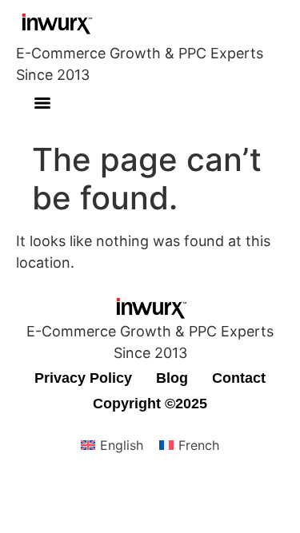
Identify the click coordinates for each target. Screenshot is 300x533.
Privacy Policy (83, 378)
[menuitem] (112, 445)
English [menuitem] (121, 445)
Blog (172, 378)
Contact (239, 378)
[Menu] (42, 103)
